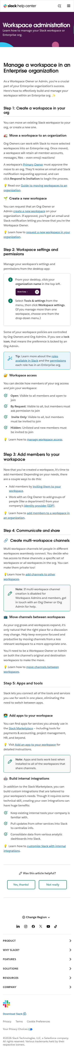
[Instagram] (25, 927)
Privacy (7, 1021)
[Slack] (34, 1006)
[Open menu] (68, 6)
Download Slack (12, 1013)
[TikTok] (55, 927)
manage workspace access (44, 439)
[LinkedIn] (18, 927)
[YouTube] (48, 927)
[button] (21, 884)
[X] (40, 927)
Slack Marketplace (21, 728)
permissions (58, 360)
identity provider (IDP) (39, 506)
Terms (19, 1021)
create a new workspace (29, 211)
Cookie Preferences (38, 1021)
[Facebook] (33, 927)
